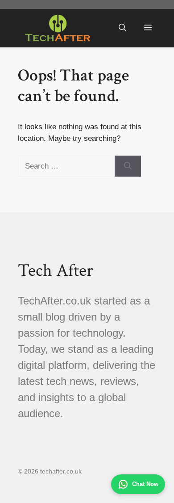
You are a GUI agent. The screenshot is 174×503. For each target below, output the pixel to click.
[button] (122, 28)
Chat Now (145, 484)
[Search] (128, 166)
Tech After (55, 270)
